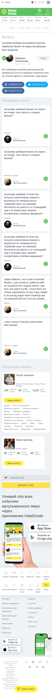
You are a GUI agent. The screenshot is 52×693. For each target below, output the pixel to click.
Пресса (31, 617)
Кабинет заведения (10, 603)
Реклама (5, 599)
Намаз (7, 411)
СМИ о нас (32, 622)
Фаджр (5, 19)
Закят (32, 423)
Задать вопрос (28, 689)
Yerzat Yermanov (25, 375)
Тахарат (7, 426)
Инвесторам (7, 623)
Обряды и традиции (21, 411)
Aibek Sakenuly (24, 440)
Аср (30, 19)
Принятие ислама (12, 414)
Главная (11, 28)
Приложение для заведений (9, 609)
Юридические (40, 429)
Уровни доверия (35, 608)
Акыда (6, 405)
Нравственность (11, 429)
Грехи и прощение (21, 405)
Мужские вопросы (31, 408)
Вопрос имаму (24, 28)
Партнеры (6, 628)
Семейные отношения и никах (17, 417)
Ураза (24, 423)
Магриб (38, 19)
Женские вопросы (12, 408)
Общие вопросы (11, 423)
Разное (37, 28)
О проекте (32, 612)
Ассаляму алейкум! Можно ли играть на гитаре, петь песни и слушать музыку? (24, 112)
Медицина (25, 429)
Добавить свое (26, 485)
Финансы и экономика (13, 420)
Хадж (40, 423)
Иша (46, 19)
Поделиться (15, 84)
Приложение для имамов (9, 617)
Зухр (22, 19)
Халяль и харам (34, 420)
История (29, 426)
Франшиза (6, 633)
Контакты (32, 626)
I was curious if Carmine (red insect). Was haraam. (23, 323)
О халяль (32, 603)
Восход (13, 19)
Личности (18, 426)
